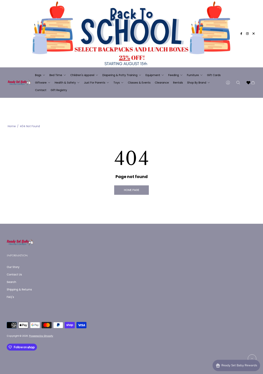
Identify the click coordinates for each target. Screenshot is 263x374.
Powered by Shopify (41, 336)
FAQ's (10, 297)
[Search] (238, 82)
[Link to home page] (20, 242)
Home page (131, 190)
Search (11, 282)
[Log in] (228, 82)
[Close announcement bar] (253, 33)
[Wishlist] (248, 82)
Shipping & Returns (19, 289)
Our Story (13, 267)
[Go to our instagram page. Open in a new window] (247, 34)
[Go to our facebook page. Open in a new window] (241, 34)
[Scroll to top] (252, 358)
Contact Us (14, 274)
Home (12, 126)
